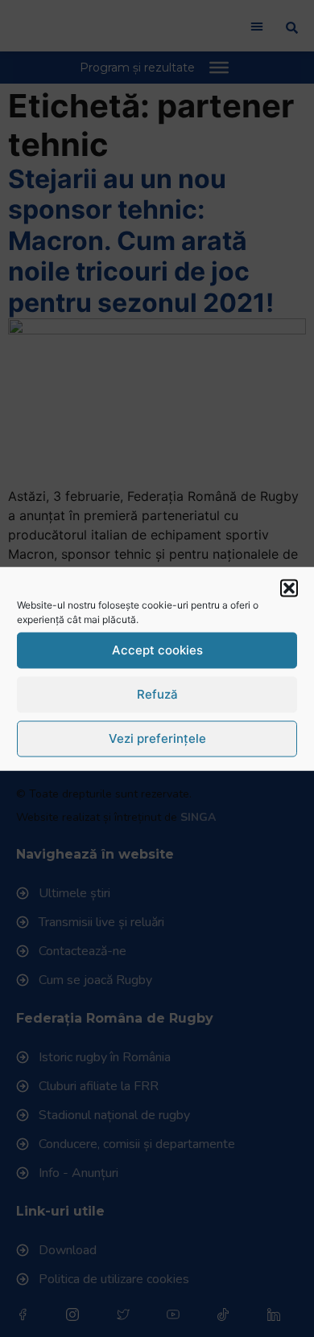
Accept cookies (157, 650)
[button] (289, 588)
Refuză (157, 694)
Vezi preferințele (157, 738)
